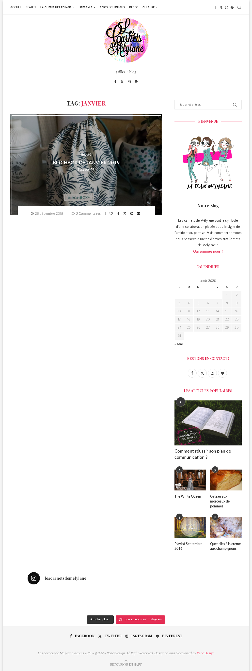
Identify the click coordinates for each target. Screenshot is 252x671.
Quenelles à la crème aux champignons (225, 546)
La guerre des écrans (56, 7)
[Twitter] (221, 7)
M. (92, 169)
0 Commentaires (88, 213)
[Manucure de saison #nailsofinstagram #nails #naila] (86, 600)
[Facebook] (216, 7)
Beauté (31, 7)
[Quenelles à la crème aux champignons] (226, 527)
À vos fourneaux (112, 7)
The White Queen (187, 496)
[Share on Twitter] (125, 213)
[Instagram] (226, 7)
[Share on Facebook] (119, 213)
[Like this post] (112, 213)
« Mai (178, 344)
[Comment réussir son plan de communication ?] (208, 422)
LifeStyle (85, 7)
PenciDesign (205, 653)
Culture (148, 7)
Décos (134, 7)
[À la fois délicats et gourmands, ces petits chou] (46, 600)
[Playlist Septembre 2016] (190, 527)
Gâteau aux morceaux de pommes (220, 501)
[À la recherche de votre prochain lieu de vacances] (126, 600)
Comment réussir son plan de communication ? (202, 454)
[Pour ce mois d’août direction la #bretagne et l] (205, 600)
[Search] (239, 7)
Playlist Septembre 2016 (188, 546)
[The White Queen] (190, 480)
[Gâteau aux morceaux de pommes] (226, 480)
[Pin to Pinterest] (132, 213)
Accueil (16, 7)
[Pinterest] (232, 7)
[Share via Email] (139, 213)
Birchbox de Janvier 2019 (86, 162)
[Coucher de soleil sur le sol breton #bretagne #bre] (166, 600)
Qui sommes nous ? (208, 251)
